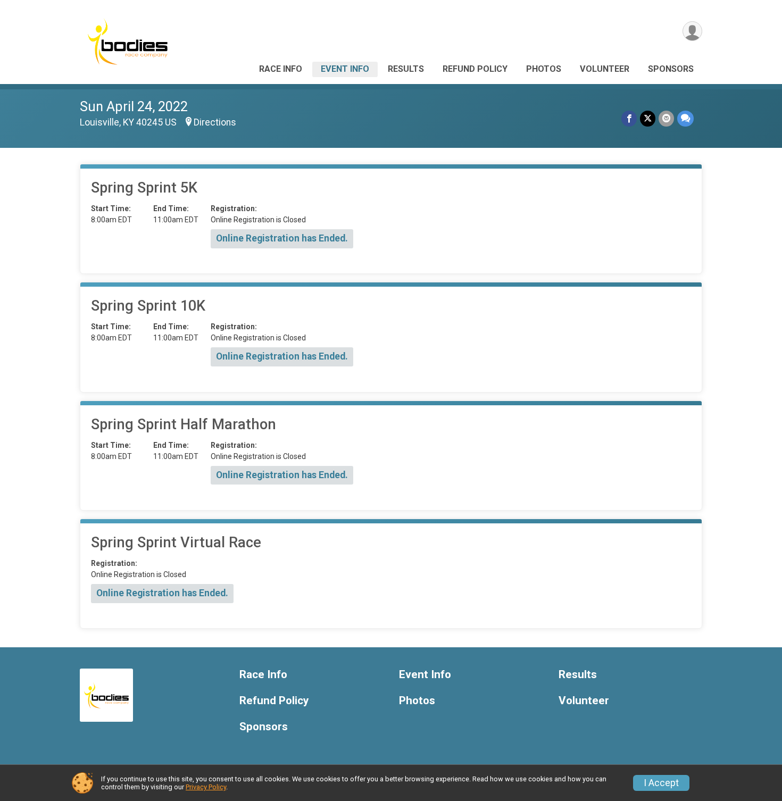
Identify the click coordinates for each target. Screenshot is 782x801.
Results (406, 69)
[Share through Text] (685, 118)
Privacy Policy (206, 787)
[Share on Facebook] (629, 118)
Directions (215, 122)
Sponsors (671, 69)
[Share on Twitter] (647, 118)
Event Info (345, 69)
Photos (543, 69)
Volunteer (604, 69)
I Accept (661, 783)
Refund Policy (475, 69)
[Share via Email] (666, 118)
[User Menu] (692, 31)
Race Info (280, 69)
